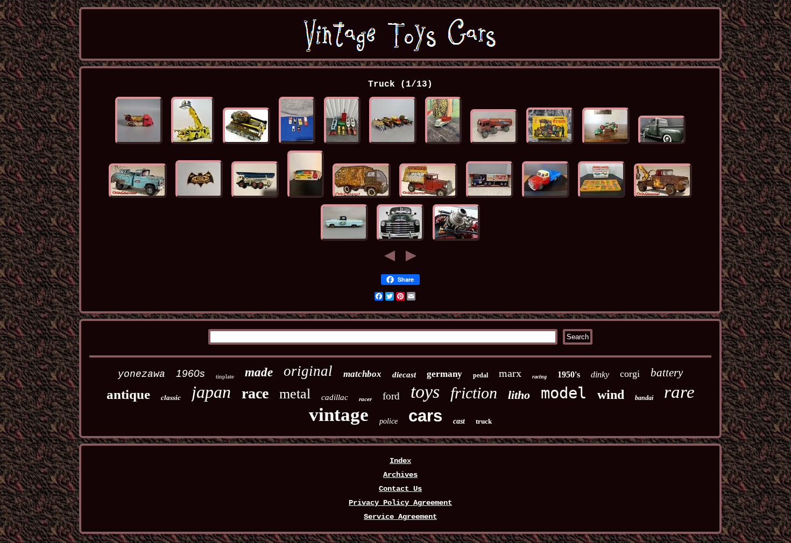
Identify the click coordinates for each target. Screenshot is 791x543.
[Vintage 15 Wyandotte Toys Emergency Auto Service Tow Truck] (139, 144)
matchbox (362, 374)
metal (294, 394)
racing (539, 377)
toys (425, 392)
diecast (404, 374)
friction (473, 393)
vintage (339, 414)
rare (679, 392)
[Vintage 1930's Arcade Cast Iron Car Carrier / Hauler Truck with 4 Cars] (606, 144)
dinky (600, 374)
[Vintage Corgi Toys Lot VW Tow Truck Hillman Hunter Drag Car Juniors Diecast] (297, 144)
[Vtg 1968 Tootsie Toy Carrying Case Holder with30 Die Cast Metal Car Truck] (601, 198)
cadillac (334, 397)
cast (459, 421)
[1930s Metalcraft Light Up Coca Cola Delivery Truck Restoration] (428, 198)
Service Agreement (400, 516)
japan (211, 392)
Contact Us (400, 488)
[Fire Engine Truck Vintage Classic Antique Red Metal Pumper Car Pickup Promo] (456, 241)
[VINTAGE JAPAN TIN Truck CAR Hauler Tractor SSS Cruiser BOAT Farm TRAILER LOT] (342, 144)
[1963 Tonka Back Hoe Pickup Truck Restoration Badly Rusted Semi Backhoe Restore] (663, 198)
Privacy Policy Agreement (400, 502)
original (308, 371)
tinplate (225, 376)
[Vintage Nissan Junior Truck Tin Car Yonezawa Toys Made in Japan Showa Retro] (545, 198)
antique (128, 394)
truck (484, 421)
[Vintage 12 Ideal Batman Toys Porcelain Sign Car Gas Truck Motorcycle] (199, 198)
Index (400, 460)
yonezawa (141, 374)
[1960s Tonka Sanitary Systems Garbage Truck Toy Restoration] (361, 198)
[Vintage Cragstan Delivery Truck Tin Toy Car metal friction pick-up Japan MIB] (550, 144)
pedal (480, 375)
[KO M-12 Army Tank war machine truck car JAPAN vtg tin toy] (246, 144)
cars (425, 415)
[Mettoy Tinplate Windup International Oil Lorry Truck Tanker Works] (494, 144)
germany (444, 374)
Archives (400, 474)
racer (365, 399)
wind (610, 395)
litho (519, 395)
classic (171, 398)
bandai (644, 398)
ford (391, 396)
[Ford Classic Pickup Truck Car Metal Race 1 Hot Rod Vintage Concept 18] (662, 144)
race (255, 393)
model (564, 393)
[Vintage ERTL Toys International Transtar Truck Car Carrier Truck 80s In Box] (305, 198)
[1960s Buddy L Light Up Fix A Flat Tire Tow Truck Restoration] (138, 198)
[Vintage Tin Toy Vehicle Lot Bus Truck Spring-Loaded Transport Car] (393, 144)
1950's (568, 374)
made (259, 372)
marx (510, 373)
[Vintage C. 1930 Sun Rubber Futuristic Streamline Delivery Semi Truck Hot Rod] (443, 144)
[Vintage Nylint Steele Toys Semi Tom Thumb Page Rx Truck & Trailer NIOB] (489, 198)
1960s (190, 373)
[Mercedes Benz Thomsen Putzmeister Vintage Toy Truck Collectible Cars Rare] (255, 198)
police (388, 421)
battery (667, 372)
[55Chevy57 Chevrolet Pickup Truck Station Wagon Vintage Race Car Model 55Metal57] (400, 241)
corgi (630, 373)
